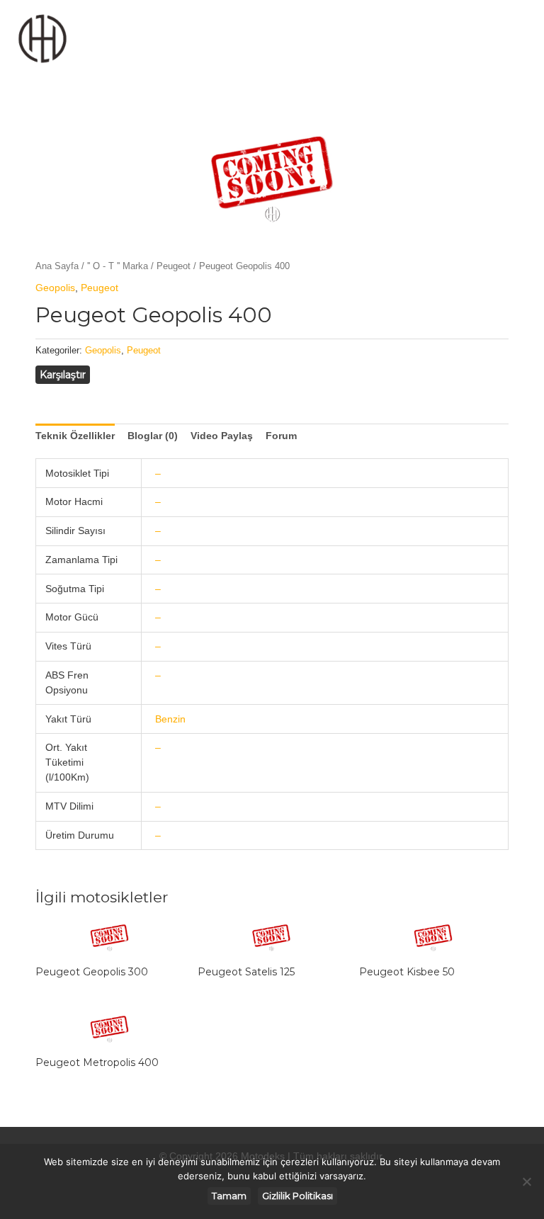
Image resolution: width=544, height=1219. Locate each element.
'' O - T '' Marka (117, 266)
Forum (281, 435)
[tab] (75, 436)
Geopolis (55, 287)
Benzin (170, 719)
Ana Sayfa (57, 266)
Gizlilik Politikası (297, 1195)
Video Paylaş (222, 435)
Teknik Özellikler (75, 435)
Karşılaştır (63, 374)
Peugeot (174, 266)
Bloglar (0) (153, 435)
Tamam (229, 1195)
